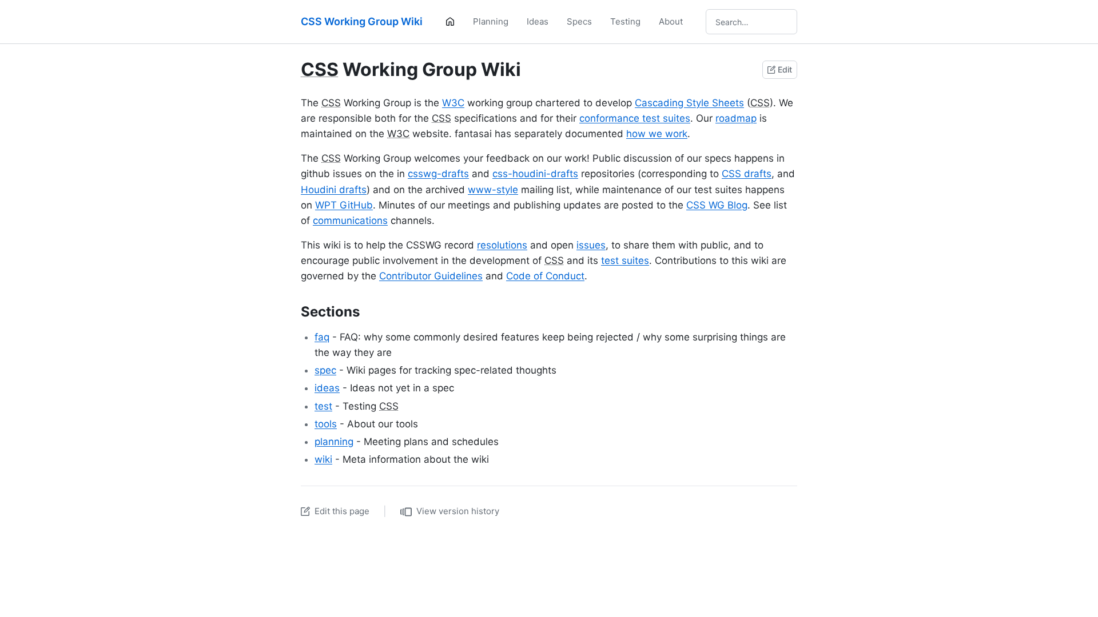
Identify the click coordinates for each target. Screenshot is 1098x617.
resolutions (502, 245)
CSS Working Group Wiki (362, 21)
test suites (625, 260)
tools (326, 424)
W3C (453, 103)
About (671, 21)
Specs (579, 21)
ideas (327, 388)
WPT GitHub (344, 205)
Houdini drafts (334, 189)
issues (591, 245)
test (323, 406)
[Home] (450, 21)
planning (334, 441)
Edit (785, 69)
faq (322, 337)
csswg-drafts (438, 173)
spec (325, 370)
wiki (323, 459)
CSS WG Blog (716, 205)
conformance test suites (634, 118)
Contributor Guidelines (431, 276)
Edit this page (342, 511)
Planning (490, 21)
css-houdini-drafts (535, 173)
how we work (656, 133)
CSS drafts (746, 173)
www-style (493, 189)
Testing (625, 21)
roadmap (736, 118)
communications (350, 220)
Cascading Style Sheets (689, 103)
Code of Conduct (545, 276)
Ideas (537, 21)
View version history (457, 511)
